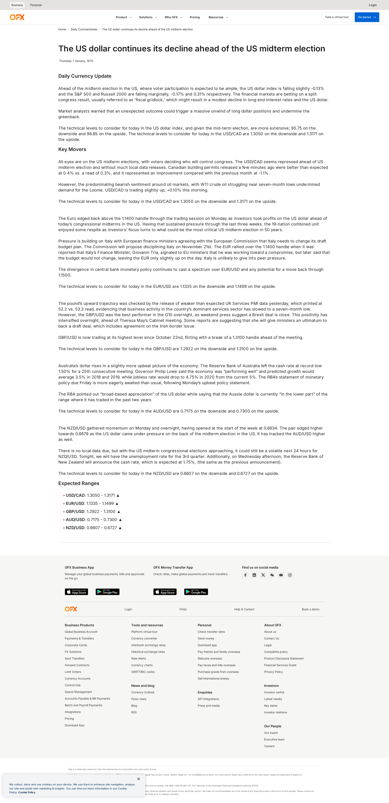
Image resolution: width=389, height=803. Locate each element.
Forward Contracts (77, 665)
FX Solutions (73, 651)
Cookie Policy (26, 792)
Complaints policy (276, 651)
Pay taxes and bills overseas (216, 665)
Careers (269, 746)
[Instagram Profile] (290, 575)
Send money (206, 638)
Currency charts (142, 665)
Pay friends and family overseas (219, 651)
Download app (207, 645)
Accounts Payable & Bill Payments (87, 698)
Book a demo (310, 609)
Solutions (146, 17)
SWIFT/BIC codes (143, 671)
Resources (216, 17)
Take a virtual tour (337, 17)
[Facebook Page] (245, 575)
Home (62, 29)
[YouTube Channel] (281, 575)
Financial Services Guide (280, 665)
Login (128, 609)
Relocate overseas (210, 658)
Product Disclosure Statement (284, 658)
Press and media (209, 705)
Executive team (274, 739)
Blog (134, 705)
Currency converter (144, 638)
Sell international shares (213, 678)
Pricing (195, 17)
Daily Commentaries (84, 29)
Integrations (73, 712)
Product (121, 17)
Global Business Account (81, 631)
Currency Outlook (143, 692)
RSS (134, 712)
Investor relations (275, 712)
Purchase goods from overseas (218, 671)
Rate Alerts (138, 658)
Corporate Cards (76, 645)
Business (17, 5)
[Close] (138, 778)
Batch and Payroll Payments (83, 705)
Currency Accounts (77, 678)
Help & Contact (244, 609)
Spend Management (78, 691)
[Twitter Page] (263, 575)
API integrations (208, 699)
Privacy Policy (273, 671)
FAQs (183, 609)
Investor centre (274, 692)
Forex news (138, 699)
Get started (364, 17)
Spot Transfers (74, 658)
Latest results (273, 699)
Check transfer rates (211, 631)
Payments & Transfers (79, 638)
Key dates (270, 705)
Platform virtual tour (144, 631)
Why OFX (171, 17)
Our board (271, 732)
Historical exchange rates (148, 651)
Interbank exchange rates (148, 645)
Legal (267, 645)
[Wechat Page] (272, 575)
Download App (74, 725)
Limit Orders (73, 671)
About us (270, 631)
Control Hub (73, 685)
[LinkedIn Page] (254, 575)
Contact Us (271, 638)
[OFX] (17, 17)
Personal (36, 5)
